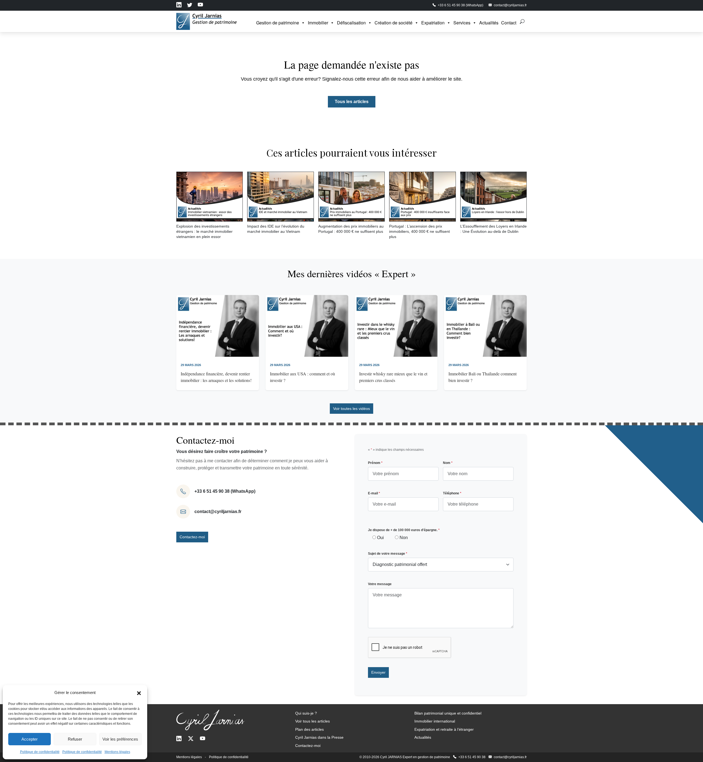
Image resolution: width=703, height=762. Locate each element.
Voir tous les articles (312, 721)
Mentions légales (117, 752)
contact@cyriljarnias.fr (217, 511)
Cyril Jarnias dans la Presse (319, 737)
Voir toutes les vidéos (351, 408)
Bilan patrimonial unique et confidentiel (447, 713)
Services (461, 22)
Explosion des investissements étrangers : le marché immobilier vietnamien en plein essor (204, 231)
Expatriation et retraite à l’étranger (444, 729)
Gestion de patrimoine (277, 22)
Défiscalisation (351, 22)
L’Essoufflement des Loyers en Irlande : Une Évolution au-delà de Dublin (493, 229)
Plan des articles (309, 729)
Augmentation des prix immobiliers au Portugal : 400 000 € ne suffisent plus (351, 229)
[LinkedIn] (179, 739)
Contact (508, 22)
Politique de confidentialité (40, 752)
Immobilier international (434, 721)
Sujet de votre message (387, 554)
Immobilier (318, 22)
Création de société (393, 22)
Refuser (75, 739)
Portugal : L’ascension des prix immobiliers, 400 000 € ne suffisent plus (419, 231)
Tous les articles (352, 101)
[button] (139, 692)
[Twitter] (190, 739)
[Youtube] (202, 739)
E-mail (374, 493)
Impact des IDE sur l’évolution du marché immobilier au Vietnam (275, 229)
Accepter (29, 739)
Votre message (380, 584)
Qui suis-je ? (306, 713)
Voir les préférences (120, 739)
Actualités (488, 22)
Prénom (375, 463)
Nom (448, 463)
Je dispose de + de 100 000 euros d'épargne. (404, 530)
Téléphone (452, 493)
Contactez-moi (192, 537)
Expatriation (433, 22)
